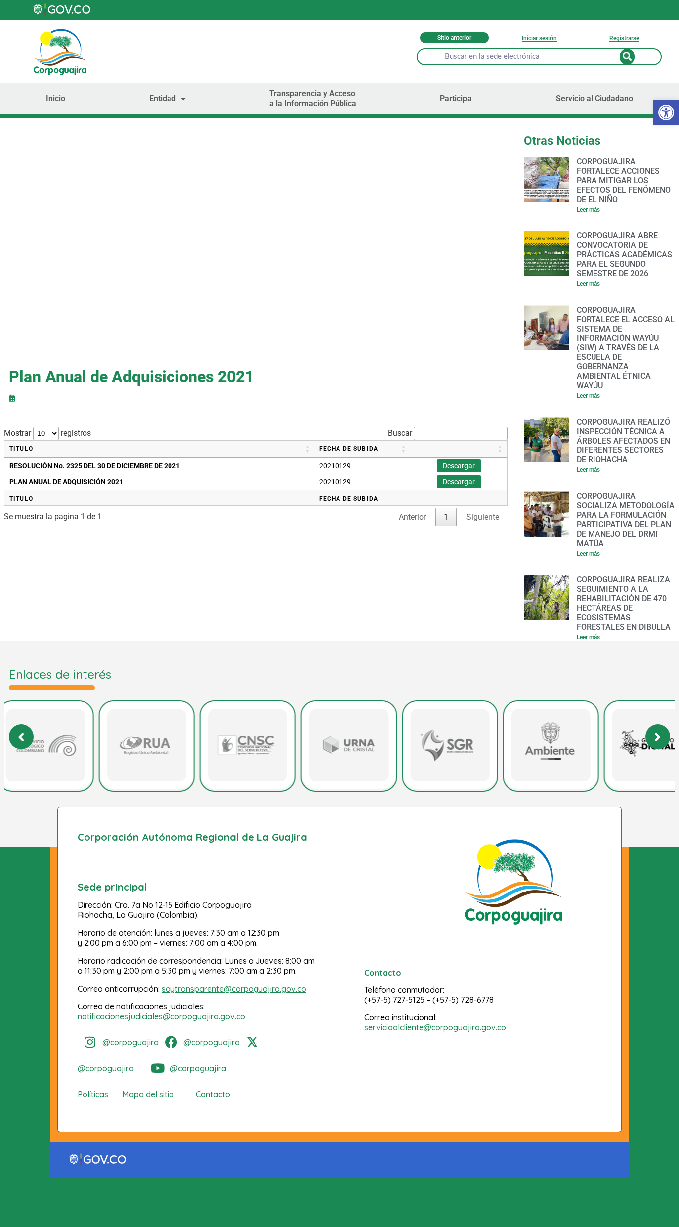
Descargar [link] (459, 466)
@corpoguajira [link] (130, 1042)
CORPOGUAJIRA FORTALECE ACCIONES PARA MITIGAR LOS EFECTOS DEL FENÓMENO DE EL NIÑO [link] (624, 180)
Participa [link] (456, 98)
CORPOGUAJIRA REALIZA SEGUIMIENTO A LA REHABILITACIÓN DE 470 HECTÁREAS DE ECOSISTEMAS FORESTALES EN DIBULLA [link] (624, 603)
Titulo (21, 449)
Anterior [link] (412, 517)
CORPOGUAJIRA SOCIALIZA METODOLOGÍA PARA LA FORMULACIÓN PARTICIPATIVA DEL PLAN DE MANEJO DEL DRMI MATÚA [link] (626, 519)
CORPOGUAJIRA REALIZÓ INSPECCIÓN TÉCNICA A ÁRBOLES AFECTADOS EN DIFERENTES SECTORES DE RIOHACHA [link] (623, 440)
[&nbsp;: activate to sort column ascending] (459, 449)
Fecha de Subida (348, 449)
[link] (62, 9)
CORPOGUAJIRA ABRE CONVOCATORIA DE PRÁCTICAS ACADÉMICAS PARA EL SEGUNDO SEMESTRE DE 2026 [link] (624, 254)
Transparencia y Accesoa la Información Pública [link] (312, 98)
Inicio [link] (55, 98)
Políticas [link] (93, 1094)
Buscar (400, 433)
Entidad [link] (162, 98)
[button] (657, 736)
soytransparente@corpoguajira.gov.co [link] (234, 989)
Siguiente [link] (482, 517)
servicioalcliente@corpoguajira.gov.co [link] (435, 1027)
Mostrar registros (47, 433)
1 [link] (446, 517)
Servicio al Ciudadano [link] (594, 98)
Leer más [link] (588, 209)
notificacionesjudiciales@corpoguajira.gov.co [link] (161, 1016)
